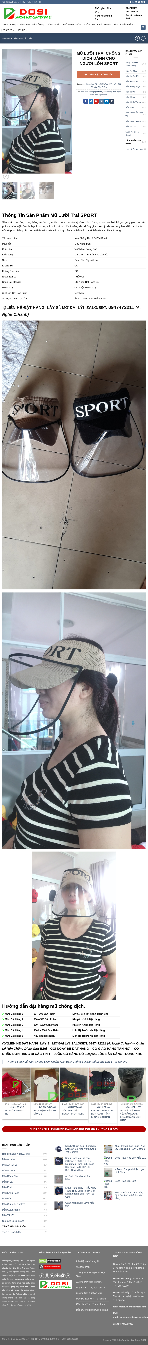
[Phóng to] (6, 176)
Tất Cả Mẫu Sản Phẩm (23, 38)
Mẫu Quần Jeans (133, 121)
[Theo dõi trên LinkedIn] (142, 2)
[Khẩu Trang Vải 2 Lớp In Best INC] (16, 1084)
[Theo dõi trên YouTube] (144, 2)
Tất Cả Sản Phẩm (9, 2)
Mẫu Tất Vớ (130, 126)
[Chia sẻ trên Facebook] (85, 101)
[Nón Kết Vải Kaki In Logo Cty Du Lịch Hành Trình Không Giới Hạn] (103, 1084)
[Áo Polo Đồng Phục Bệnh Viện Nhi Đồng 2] (45, 1084)
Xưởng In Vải (52, 24)
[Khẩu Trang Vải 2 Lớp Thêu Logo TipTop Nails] (74, 1084)
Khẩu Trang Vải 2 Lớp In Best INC (14, 1110)
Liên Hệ (37, 2)
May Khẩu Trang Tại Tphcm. (90, 1287)
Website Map (83, 1267)
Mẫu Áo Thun (131, 81)
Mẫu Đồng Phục (132, 86)
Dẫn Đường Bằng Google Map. (92, 1310)
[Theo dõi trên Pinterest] (139, 2)
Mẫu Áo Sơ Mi (131, 76)
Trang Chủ (8, 24)
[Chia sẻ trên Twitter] (91, 101)
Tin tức (7, 30)
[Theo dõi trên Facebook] (130, 2)
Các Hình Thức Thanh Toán (90, 1304)
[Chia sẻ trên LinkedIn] (106, 101)
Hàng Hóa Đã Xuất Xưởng (97, 84)
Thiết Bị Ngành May (134, 149)
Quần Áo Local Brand (132, 133)
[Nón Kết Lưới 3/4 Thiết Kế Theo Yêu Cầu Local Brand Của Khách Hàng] (132, 1084)
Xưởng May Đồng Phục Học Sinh (90, 1274)
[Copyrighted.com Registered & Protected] (50, 1268)
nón (82, 92)
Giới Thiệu (26, 2)
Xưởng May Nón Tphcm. (89, 1282)
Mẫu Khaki (130, 97)
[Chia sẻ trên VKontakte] (101, 101)
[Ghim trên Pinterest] (96, 101)
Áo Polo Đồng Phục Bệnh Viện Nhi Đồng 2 (45, 1110)
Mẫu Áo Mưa (131, 71)
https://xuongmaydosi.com (132, 1306)
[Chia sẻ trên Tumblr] (111, 101)
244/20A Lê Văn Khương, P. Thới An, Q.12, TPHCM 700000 (128, 1282)
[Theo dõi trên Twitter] (136, 2)
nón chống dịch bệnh (93, 92)
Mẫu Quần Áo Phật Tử (134, 114)
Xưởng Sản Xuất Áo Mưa (89, 1293)
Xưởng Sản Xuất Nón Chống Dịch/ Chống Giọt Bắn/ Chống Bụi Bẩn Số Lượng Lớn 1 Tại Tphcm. (67, 1061)
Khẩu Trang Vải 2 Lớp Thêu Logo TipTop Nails (73, 1110)
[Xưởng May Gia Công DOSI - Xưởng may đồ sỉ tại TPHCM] (27, 13)
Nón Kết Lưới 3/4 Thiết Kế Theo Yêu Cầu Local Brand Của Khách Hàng (130, 1113)
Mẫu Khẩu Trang (133, 102)
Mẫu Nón (113, 84)
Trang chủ (7, 38)
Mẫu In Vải (130, 92)
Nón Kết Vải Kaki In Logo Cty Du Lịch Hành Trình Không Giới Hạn (102, 1112)
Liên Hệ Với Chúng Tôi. (88, 1261)
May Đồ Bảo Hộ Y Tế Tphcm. (91, 1298)
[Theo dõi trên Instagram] (133, 2)
